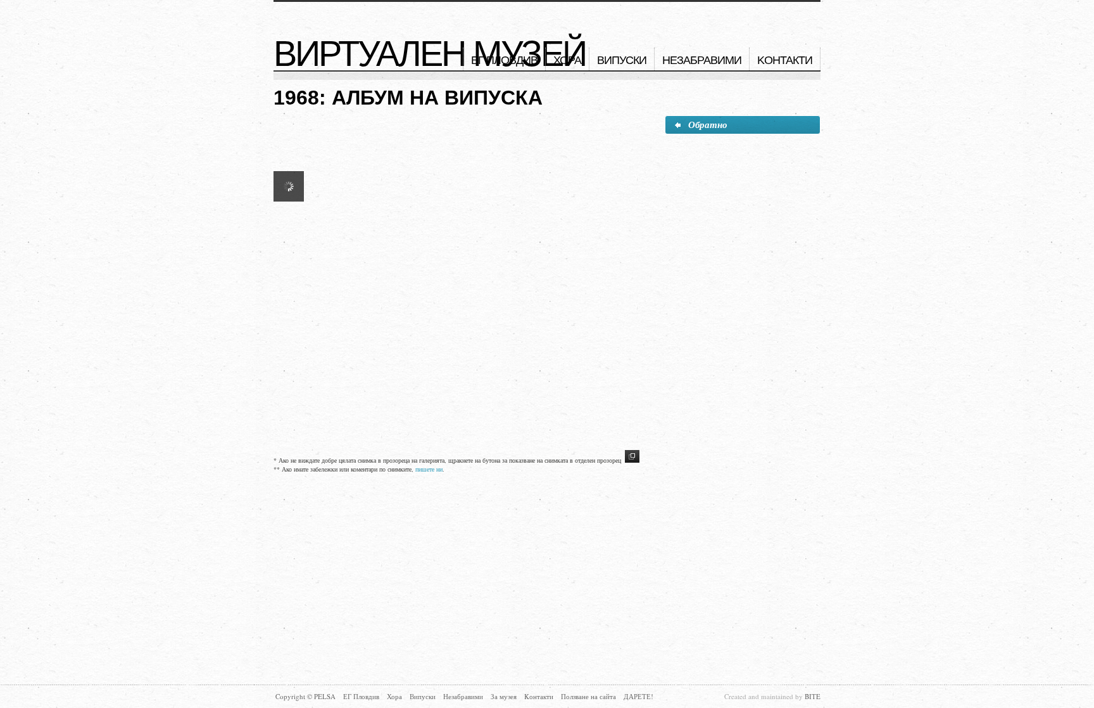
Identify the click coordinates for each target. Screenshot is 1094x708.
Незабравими (701, 60)
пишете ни (429, 469)
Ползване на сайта (588, 696)
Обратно (707, 124)
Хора (567, 60)
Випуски (621, 60)
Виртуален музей (430, 54)
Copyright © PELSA (305, 696)
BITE (812, 696)
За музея (504, 696)
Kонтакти (784, 60)
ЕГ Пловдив (504, 60)
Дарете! (638, 696)
